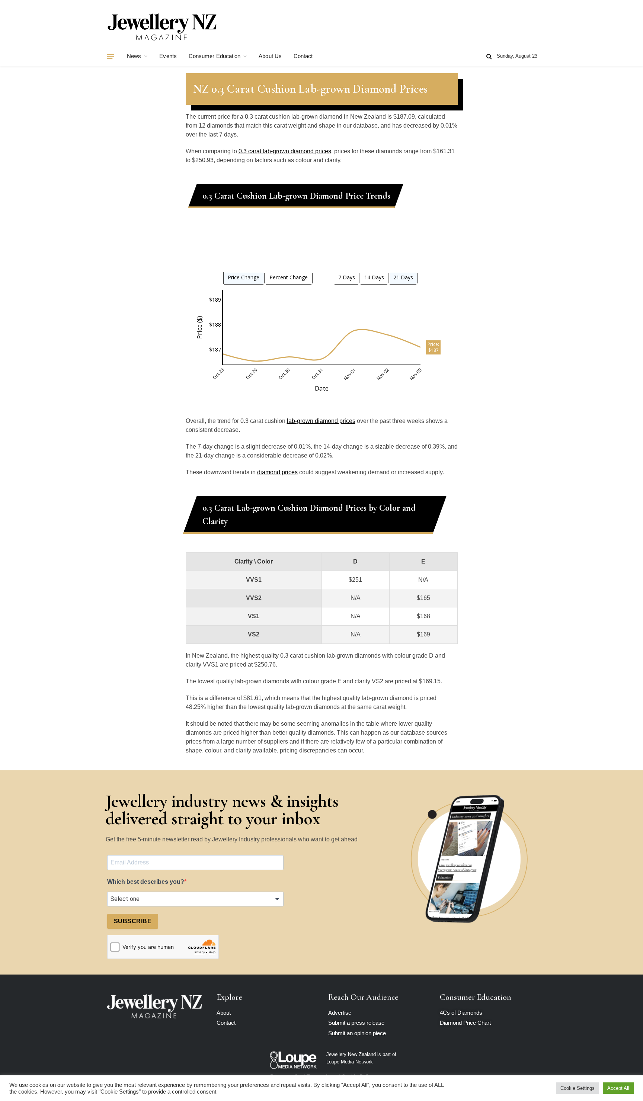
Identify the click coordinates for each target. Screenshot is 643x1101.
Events (167, 56)
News (134, 56)
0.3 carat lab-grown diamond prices (285, 151)
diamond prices (277, 472)
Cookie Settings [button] (577, 1088)
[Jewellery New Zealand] (162, 27)
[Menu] (110, 56)
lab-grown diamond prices (321, 421)
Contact (303, 56)
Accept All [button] (618, 1088)
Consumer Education (214, 56)
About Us (270, 56)
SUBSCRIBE (132, 921)
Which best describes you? (145, 882)
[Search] (489, 56)
